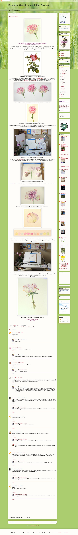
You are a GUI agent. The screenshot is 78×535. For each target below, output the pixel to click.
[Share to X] (23, 325)
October (63, 71)
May (62, 79)
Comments (63, 321)
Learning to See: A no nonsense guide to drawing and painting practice (64, 265)
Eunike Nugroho (64, 255)
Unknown (13, 332)
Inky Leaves (63, 185)
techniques (33, 326)
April (62, 81)
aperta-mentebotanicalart (64, 158)
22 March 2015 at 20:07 (21, 444)
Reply (13, 335)
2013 (62, 96)
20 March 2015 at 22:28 (23, 423)
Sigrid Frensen (63, 237)
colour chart (14, 326)
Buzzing (62, 86)
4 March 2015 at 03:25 (20, 362)
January (63, 92)
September (64, 73)
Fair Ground (63, 221)
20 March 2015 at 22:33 (23, 439)
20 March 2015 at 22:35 (23, 477)
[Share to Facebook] (24, 325)
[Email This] (21, 325)
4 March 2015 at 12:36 (23, 369)
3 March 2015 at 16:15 (19, 332)
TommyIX (59, 532)
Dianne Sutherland (15, 397)
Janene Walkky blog (64, 154)
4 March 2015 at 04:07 (18, 377)
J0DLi (13, 468)
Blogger (67, 532)
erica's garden (63, 229)
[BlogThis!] (22, 325)
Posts (62, 319)
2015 (62, 68)
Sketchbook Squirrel (65, 166)
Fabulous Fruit (63, 84)
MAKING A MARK (64, 136)
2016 (62, 67)
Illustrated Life (63, 193)
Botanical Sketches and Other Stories (28, 5)
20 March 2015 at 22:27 (23, 407)
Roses (30, 326)
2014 (62, 94)
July (62, 76)
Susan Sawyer (14, 452)
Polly (13, 347)
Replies (14, 337)
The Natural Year (64, 177)
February (63, 91)
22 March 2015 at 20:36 (23, 494)
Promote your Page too (62, 293)
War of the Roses (63, 89)
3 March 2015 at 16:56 (17, 347)
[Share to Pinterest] (25, 325)
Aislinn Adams (63, 218)
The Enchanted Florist (20, 159)
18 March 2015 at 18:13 (18, 468)
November (64, 70)
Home (10, 10)
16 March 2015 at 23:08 (21, 452)
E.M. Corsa (14, 362)
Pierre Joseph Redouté (25, 326)
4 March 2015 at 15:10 (22, 397)
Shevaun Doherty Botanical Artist (63, 28)
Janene (13, 377)
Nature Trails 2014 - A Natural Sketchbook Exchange (64, 246)
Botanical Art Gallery (17, 10)
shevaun (16, 369)
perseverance (18, 326)
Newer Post (11, 522)
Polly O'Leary (63, 201)
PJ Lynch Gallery (64, 268)
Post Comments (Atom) (35, 525)
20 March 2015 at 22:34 (23, 461)
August (63, 74)
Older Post (53, 522)
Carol (16, 444)
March (63, 82)
